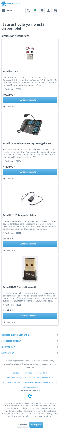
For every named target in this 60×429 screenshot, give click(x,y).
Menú (10, 10)
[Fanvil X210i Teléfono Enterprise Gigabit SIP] (30, 125)
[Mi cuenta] (48, 10)
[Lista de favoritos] (42, 10)
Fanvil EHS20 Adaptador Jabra (19, 215)
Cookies (16, 373)
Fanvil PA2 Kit (10, 71)
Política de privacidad (11, 382)
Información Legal (30, 387)
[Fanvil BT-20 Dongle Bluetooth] (30, 269)
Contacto (41, 373)
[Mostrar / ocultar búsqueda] (28, 10)
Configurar (36, 424)
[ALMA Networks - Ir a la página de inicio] (10, 3)
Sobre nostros (28, 373)
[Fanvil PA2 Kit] (30, 53)
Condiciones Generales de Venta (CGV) (39, 382)
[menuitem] (7, 10)
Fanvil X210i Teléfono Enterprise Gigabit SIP (27, 143)
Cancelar (22, 424)
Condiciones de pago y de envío (18, 377)
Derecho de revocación (43, 377)
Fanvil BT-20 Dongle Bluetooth (20, 287)
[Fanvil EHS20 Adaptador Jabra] (30, 197)
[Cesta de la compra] (55, 10)
